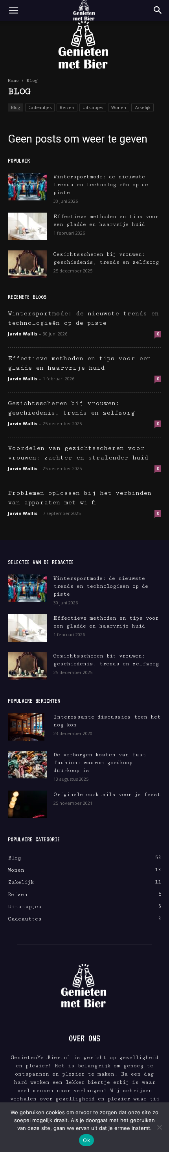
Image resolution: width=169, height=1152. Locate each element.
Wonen (118, 107)
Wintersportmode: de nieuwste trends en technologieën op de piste (100, 185)
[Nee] (159, 1127)
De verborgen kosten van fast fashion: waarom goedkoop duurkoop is (99, 763)
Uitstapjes (93, 107)
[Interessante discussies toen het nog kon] (26, 727)
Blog (15, 107)
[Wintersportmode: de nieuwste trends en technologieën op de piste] (27, 186)
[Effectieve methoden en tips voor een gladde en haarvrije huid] (27, 226)
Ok (86, 1140)
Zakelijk (142, 107)
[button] (13, 10)
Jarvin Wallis (22, 334)
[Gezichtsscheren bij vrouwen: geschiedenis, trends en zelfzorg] (27, 264)
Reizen (67, 107)
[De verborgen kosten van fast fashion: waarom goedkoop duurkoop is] (27, 764)
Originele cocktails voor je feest (107, 794)
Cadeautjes (39, 107)
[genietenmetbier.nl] (84, 45)
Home (13, 80)
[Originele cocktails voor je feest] (27, 804)
